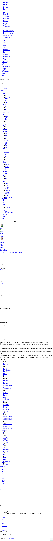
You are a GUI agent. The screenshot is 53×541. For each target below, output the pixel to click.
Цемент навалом (5, 3)
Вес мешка (4, 104)
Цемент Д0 (4, 8)
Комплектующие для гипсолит (7, 66)
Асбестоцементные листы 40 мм (7, 39)
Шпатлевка (6, 119)
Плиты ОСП (6, 185)
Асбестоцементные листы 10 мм (7, 35)
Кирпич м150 (5, 455)
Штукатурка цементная (8, 118)
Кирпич (3, 452)
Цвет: (4, 376)
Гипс (5, 121)
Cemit (5, 111)
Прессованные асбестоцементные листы (8, 32)
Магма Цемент (4, 484)
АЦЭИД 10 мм (5, 42)
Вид (4, 114)
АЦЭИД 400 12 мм (5, 438)
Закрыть (1, 91)
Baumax (1, 252)
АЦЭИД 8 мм (5, 41)
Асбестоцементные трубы (5, 29)
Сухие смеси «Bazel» (6, 403)
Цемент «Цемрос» (5, 382)
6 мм (5, 154)
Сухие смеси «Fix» (5, 407)
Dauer (8, 252)
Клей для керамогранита (6, 20)
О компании (3, 73)
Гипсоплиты (6, 183)
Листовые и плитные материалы (6, 53)
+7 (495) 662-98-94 (4, 88)
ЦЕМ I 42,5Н (5, 5)
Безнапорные (6, 149)
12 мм (6, 156)
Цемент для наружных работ (7, 375)
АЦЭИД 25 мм (5, 45)
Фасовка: (4, 361)
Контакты (3, 70)
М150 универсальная (4, 215)
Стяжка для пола (7, 120)
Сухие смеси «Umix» (6, 409)
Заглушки (6, 151)
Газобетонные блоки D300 (6, 449)
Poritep (4, 52)
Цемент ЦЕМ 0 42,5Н (6, 367)
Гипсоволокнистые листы (6, 56)
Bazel (5, 132)
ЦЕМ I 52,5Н (6, 98)
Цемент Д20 (5, 9)
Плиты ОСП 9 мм (7, 192)
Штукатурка (5, 24)
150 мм (6, 143)
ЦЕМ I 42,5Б (5, 4)
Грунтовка (4, 397)
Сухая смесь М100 (5, 13)
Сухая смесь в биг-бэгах (6, 26)
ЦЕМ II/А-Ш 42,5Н (7, 97)
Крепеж (4, 65)
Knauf (13, 252)
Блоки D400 (6, 173)
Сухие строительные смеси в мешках (8, 386)
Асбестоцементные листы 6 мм (7, 424)
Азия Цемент (3, 480)
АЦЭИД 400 (3, 40)
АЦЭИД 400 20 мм (5, 439)
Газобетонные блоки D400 (6, 450)
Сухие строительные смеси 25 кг (7, 387)
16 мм (6, 157)
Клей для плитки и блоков (8, 117)
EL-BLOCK (3, 475)
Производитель (5, 131)
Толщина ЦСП (5, 186)
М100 (1, 249)
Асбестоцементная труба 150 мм (7, 415)
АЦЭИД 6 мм (7, 163)
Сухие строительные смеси (5, 112)
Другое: (4, 433)
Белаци (3, 481)
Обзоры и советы (4, 523)
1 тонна (4, 12)
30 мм (6, 159)
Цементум (6, 109)
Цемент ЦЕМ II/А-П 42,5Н (7, 370)
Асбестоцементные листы (5, 152)
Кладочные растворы (6, 18)
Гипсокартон (5, 55)
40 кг (4, 10)
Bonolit (6, 176)
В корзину (1, 269)
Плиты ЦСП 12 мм (7, 188)
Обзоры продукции (4, 69)
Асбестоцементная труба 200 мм (7, 416)
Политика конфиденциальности (6, 71)
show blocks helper (2, 466)
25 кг (5, 105)
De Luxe (6, 135)
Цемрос (6, 110)
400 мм (6, 146)
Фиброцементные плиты (5, 442)
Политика (3, 518)
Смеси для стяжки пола (6, 400)
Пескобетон (6, 116)
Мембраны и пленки (6, 63)
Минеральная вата (7, 206)
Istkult (4, 51)
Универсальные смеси (6, 16)
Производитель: (5, 378)
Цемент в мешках (5, 2)
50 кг (4, 11)
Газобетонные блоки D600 (6, 50)
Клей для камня (5, 21)
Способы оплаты (4, 68)
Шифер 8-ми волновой (6, 60)
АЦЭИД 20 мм (5, 44)
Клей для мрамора (5, 22)
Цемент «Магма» (5, 381)
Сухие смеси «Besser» (6, 404)
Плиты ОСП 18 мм (7, 195)
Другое (3, 64)
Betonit (7, 252)
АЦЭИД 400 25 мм (5, 440)
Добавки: (4, 372)
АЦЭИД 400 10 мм (5, 437)
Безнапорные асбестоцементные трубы (8, 31)
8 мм (5, 155)
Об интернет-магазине (5, 67)
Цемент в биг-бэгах (4, 218)
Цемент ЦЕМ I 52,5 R (6, 368)
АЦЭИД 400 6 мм (5, 436)
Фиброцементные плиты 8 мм (7, 446)
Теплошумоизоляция (4, 62)
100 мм (6, 142)
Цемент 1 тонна (5, 364)
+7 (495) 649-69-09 (4, 526)
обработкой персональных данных (9, 538)
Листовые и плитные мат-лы (6, 179)
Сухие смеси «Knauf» (6, 389)
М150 (5, 123)
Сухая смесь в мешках (6, 25)
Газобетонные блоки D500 (6, 49)
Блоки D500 (6, 174)
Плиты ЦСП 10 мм (7, 187)
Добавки (4, 99)
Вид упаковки (5, 101)
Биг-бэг (6, 130)
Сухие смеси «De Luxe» (6, 406)
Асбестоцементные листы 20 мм (7, 37)
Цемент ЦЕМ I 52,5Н (6, 369)
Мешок (6, 102)
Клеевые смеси (5, 19)
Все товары (1, 90)
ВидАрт (6, 138)
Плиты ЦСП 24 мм (7, 190)
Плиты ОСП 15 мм (7, 194)
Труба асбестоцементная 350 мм (7, 418)
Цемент (3, 1)
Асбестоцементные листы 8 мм (7, 34)
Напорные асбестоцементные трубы (8, 30)
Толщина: (4, 423)
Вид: (4, 412)
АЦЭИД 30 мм (7, 168)
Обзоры (3, 74)
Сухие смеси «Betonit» (6, 405)
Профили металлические (6, 58)
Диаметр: (4, 414)
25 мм (6, 158)
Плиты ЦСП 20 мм (7, 189)
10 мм (4, 447)
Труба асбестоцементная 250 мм (7, 417)
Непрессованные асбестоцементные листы (9, 33)
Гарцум (19, 252)
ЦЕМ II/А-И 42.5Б (5, 7)
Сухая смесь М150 (5, 14)
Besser (6, 133)
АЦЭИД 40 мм (5, 46)
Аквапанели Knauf (5, 54)
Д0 (5, 100)
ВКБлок (6, 178)
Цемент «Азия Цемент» (6, 380)
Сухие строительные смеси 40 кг (7, 388)
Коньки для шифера (6, 61)
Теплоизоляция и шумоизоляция (7, 205)
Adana (2, 469)
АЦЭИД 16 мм (7, 166)
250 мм (6, 144)
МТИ (2, 485)
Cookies (3, 519)
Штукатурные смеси (6, 23)
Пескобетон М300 (5, 15)
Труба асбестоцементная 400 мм (7, 419)
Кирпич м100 (5, 453)
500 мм (6, 147)
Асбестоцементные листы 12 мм (7, 426)
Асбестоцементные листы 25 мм (7, 38)
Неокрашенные (5, 444)
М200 (5, 124)
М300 (6, 249)
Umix (5, 137)
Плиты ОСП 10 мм (7, 193)
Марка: (4, 366)
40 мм (6, 160)
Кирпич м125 (5, 454)
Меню (4, 93)
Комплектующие (5, 196)
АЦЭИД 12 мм (5, 43)
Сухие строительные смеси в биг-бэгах (8, 385)
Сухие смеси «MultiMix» (6, 408)
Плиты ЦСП (5, 57)
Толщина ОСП (5, 191)
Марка (4, 94)
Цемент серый (5, 377)
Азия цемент (6, 108)
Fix (5, 136)
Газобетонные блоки (4, 47)
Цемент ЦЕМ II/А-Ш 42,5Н (7, 371)
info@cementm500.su (4, 530)
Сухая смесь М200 (5, 392)
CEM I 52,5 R (5, 6)
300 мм (6, 145)
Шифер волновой (4, 59)
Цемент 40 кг (5, 363)
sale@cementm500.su (4, 529)
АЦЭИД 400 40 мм (5, 441)
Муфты (6, 150)
